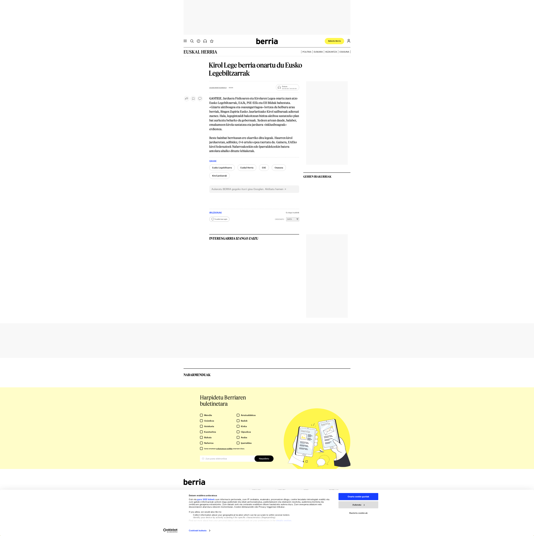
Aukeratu (356, 505)
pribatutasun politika (224, 448)
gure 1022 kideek (206, 499)
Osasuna (344, 51)
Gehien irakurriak (317, 176)
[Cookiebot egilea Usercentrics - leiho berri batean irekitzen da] (170, 530)
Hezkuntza (331, 51)
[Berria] (194, 484)
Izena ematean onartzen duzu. (224, 448)
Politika (306, 51)
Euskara (318, 51)
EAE (264, 167)
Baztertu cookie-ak (358, 513)
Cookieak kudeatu (198, 530)
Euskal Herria (246, 167)
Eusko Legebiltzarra (222, 167)
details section (283, 520)
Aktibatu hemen (274, 189)
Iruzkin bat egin (221, 219)
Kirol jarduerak (219, 175)
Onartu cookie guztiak (358, 496)
